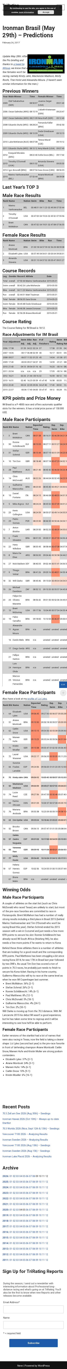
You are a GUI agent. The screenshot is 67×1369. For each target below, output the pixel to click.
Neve (20, 1365)
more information (26, 12)
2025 (5, 1181)
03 (17, 1176)
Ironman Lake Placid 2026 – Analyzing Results (27, 1156)
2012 (5, 1254)
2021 (5, 1204)
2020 (5, 1209)
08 (33, 1176)
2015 (5, 1237)
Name (6, 1317)
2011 (5, 1259)
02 (14, 1176)
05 (24, 1176)
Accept (46, 12)
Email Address (11, 1302)
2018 (5, 1220)
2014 (5, 1243)
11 (43, 1181)
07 (30, 1176)
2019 (5, 1215)
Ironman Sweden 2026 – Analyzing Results (25, 1139)
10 (40, 1181)
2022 (5, 1198)
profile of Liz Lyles (37, 698)
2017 (5, 1226)
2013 (5, 1248)
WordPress (44, 1365)
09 (37, 1181)
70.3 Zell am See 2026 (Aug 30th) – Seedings (26, 1113)
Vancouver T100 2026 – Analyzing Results (24, 1134)
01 (11, 1176)
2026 (5, 1176)
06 (27, 1176)
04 (20, 1176)
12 (46, 1181)
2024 (5, 1187)
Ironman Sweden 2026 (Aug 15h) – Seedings (26, 1150)
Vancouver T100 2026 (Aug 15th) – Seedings (26, 1145)
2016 (5, 1232)
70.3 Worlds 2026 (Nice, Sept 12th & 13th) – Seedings (30, 1128)
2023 (5, 1192)
